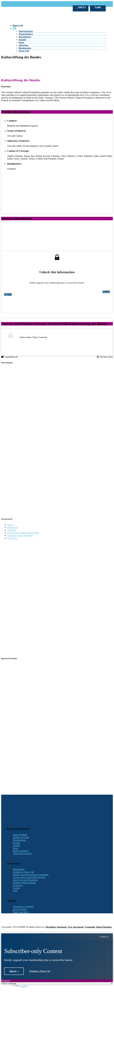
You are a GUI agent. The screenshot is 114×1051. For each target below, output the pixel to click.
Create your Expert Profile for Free (29, 877)
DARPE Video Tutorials (24, 882)
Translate (23, 986)
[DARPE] (57, 67)
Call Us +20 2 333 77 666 (19, 4)
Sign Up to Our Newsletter (25, 880)
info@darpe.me (39, 4)
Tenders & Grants (21, 837)
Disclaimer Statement (56, 927)
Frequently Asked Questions (98, 927)
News (15, 848)
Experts (16, 843)
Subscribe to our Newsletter (20, 535)
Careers (16, 888)
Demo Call (12, 527)
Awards (16, 845)
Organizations (19, 840)
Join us (10, 524)
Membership (18, 869)
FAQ (15, 890)
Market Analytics (21, 851)
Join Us (81, 7)
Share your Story (21, 912)
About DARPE (20, 835)
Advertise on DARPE (23, 906)
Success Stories (20, 909)
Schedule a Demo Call (23, 872)
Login (98, 7)
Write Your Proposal (22, 853)
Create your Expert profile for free (23, 533)
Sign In (106, 292)
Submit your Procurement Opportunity (31, 874)
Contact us (12, 538)
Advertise (11, 530)
